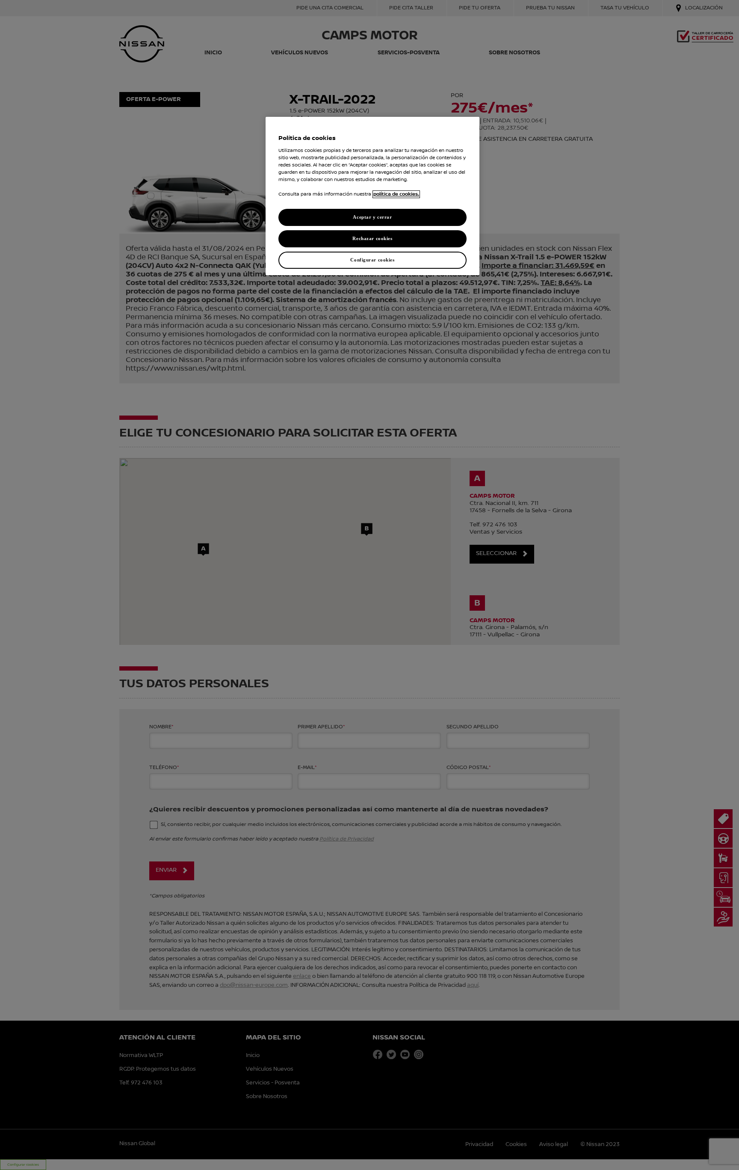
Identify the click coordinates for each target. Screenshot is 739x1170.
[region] (372, 196)
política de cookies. (396, 194)
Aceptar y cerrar (372, 217)
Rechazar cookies (372, 238)
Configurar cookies (372, 259)
